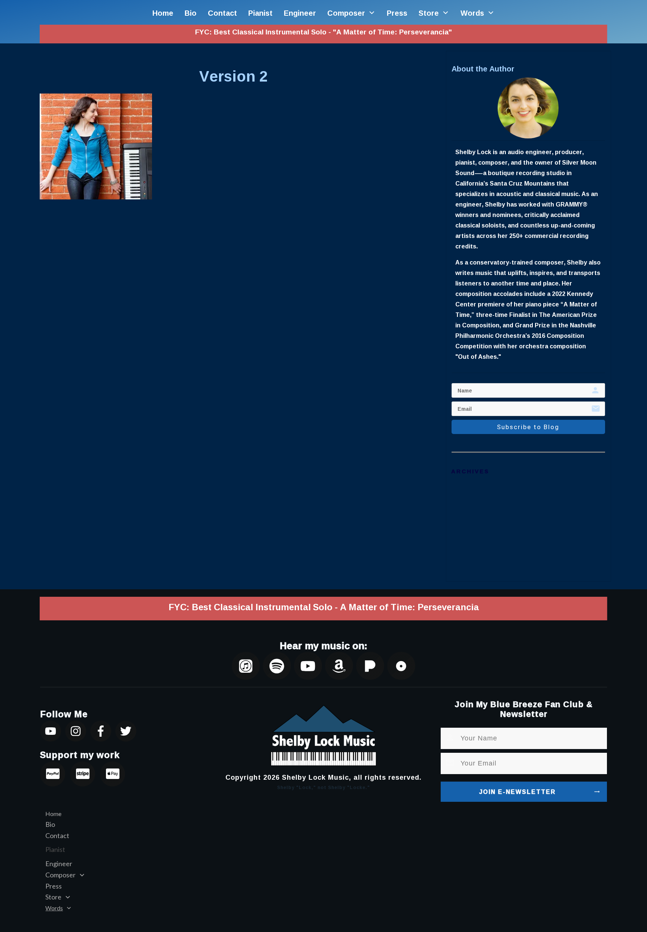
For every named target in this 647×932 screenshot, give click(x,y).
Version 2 (233, 76)
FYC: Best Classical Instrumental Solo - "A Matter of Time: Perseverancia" (323, 32)
